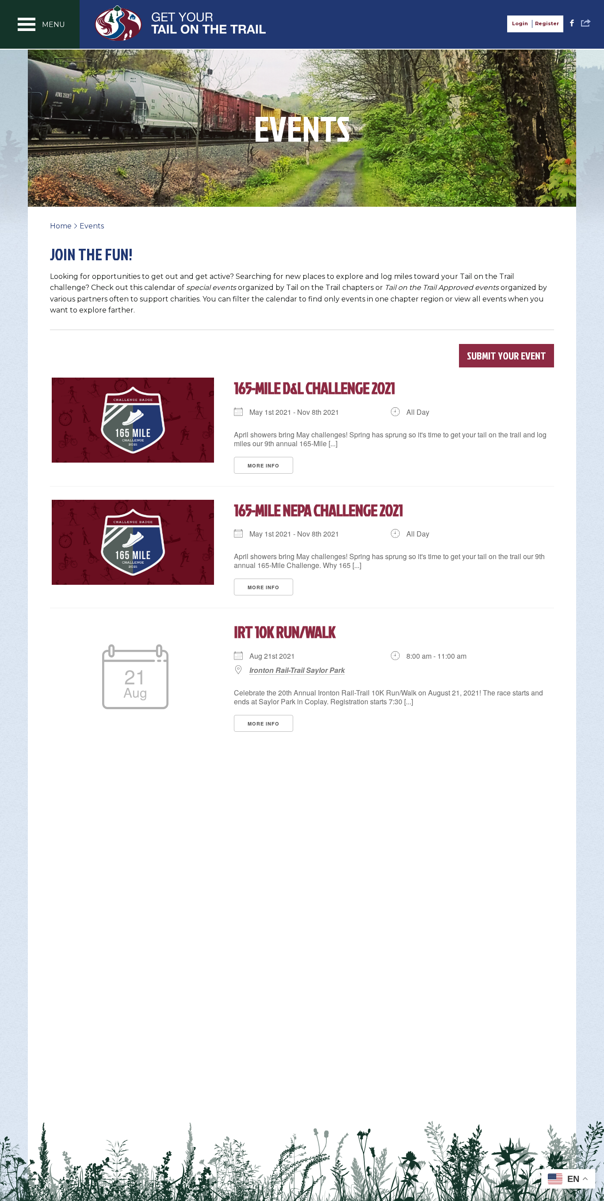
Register (547, 23)
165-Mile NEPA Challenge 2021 (318, 510)
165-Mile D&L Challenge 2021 (314, 388)
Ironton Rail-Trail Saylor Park (297, 670)
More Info (263, 465)
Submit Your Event (506, 355)
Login (520, 23)
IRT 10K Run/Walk (284, 632)
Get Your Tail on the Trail (181, 23)
